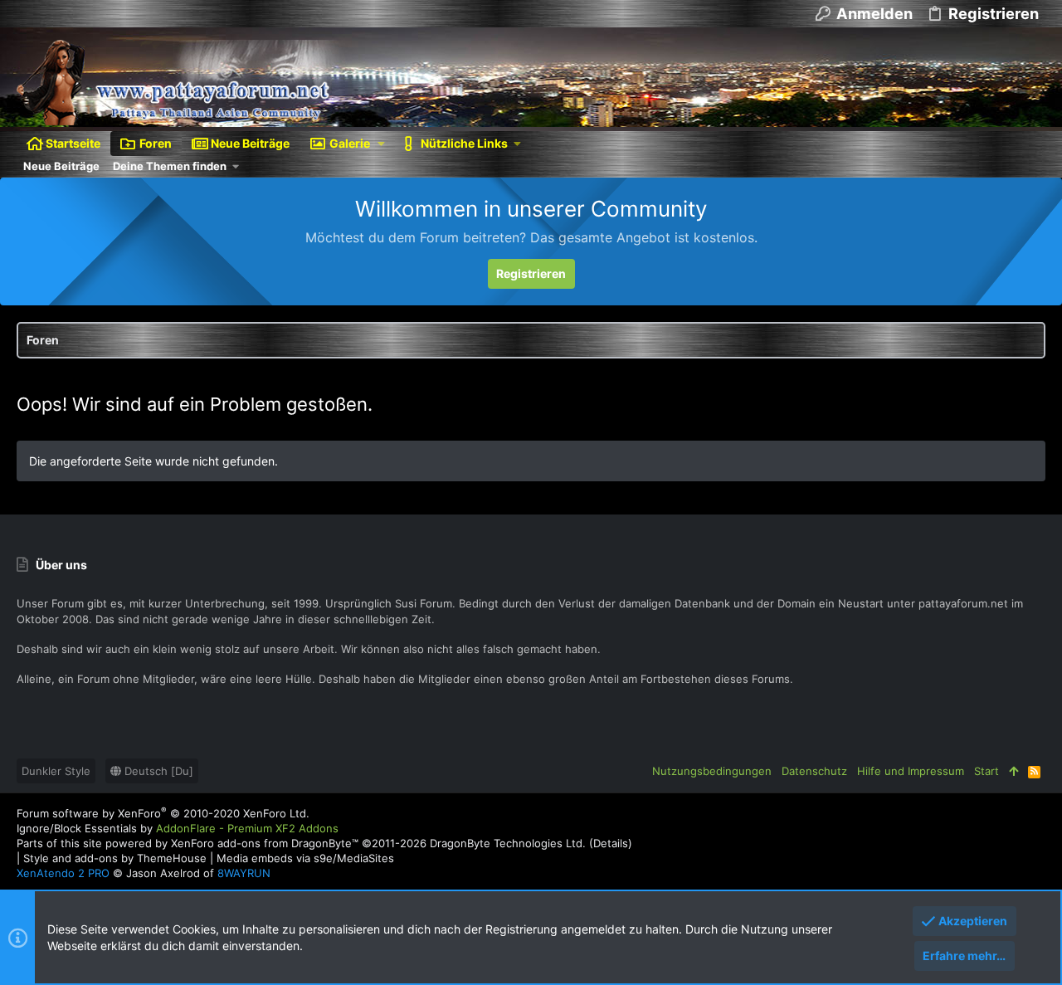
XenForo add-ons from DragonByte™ (264, 843)
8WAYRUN (243, 873)
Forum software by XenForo (163, 813)
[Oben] (1013, 770)
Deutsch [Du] (157, 771)
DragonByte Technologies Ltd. (508, 843)
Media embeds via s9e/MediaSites (305, 858)
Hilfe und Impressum (910, 771)
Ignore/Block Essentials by (178, 828)
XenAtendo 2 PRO (63, 873)
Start (986, 771)
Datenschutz (814, 771)
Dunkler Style (56, 771)
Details (610, 843)
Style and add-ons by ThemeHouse (115, 858)
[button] (381, 143)
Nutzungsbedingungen (712, 771)
